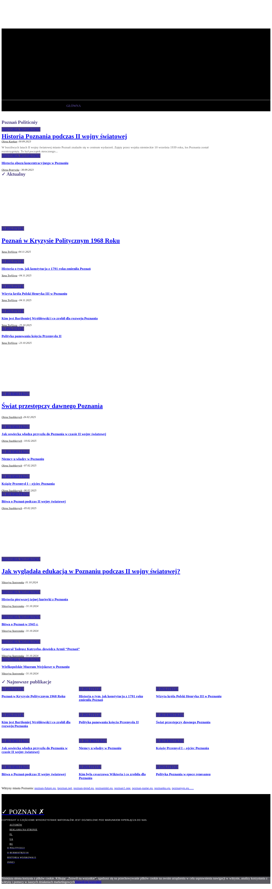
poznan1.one (122, 788)
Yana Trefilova (9, 251)
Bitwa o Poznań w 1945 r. (20, 624)
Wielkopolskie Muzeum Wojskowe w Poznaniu (35, 667)
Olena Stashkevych (12, 417)
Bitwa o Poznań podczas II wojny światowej (34, 501)
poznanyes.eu (180, 788)
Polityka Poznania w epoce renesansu (183, 774)
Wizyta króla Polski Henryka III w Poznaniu (34, 294)
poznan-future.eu (45, 788)
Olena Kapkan (9, 141)
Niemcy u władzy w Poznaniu (23, 459)
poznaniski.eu (104, 788)
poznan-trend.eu (83, 788)
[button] (88, 86)
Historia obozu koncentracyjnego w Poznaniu (35, 163)
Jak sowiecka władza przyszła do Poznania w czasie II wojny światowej (54, 434)
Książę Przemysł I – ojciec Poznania (28, 484)
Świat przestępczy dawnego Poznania (52, 405)
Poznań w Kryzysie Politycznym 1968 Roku (61, 240)
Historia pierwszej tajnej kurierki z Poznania (35, 599)
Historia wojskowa (21, 129)
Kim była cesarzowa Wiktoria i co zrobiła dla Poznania (112, 776)
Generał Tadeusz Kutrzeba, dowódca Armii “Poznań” (41, 649)
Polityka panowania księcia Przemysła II (32, 336)
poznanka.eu (162, 788)
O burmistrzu (15, 426)
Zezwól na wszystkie (88, 882)
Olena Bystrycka (10, 169)
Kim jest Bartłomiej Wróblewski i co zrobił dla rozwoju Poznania (50, 318)
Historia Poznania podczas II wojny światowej (64, 136)
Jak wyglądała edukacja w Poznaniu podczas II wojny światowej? (91, 571)
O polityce (12, 261)
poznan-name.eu (142, 788)
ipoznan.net (64, 788)
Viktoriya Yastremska (13, 582)
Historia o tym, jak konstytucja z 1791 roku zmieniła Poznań (46, 269)
